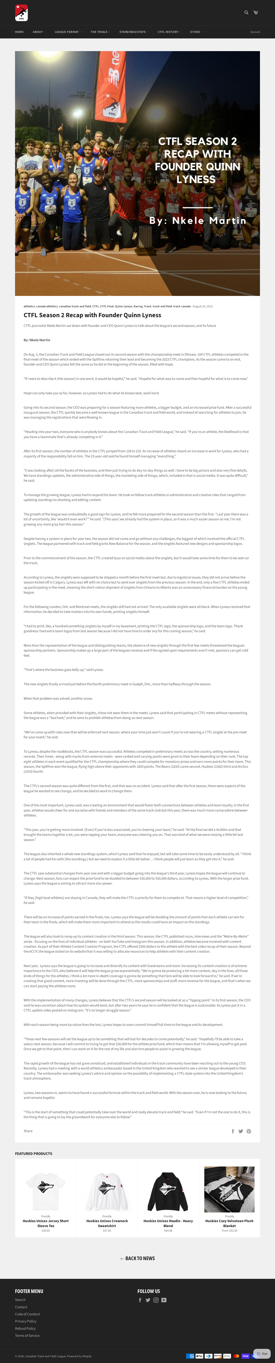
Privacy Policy (25, 1321)
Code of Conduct (27, 1314)
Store (195, 32)
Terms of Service (27, 1335)
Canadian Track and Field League (45, 1356)
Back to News (140, 1258)
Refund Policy (25, 1328)
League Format (67, 32)
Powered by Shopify (79, 1356)
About (38, 32)
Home (19, 32)
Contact (21, 1307)
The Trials (99, 32)
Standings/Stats (133, 32)
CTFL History (168, 32)
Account (255, 32)
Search (20, 1299)
